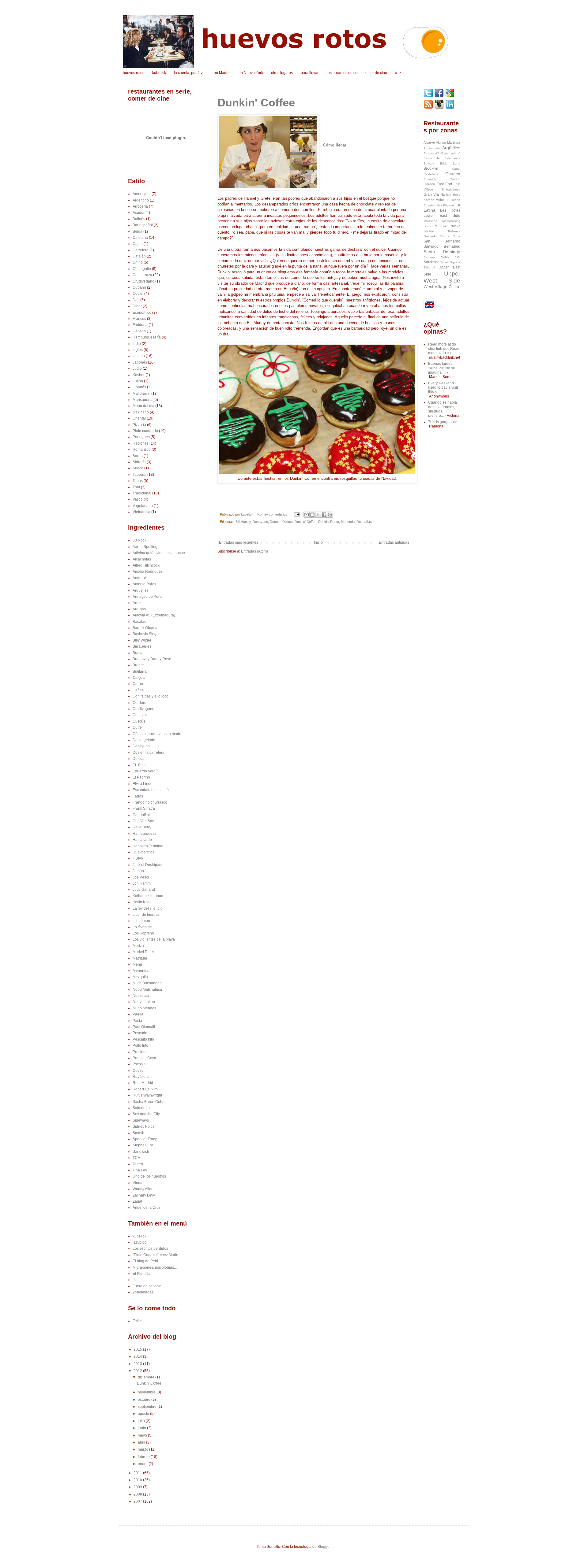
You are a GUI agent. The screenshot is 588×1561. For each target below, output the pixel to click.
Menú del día (143, 406)
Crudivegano (143, 281)
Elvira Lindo (143, 784)
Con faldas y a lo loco (150, 696)
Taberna (139, 474)
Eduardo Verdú (145, 771)
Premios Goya (144, 1058)
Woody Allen (143, 1189)
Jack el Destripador (149, 865)
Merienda (348, 521)
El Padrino (141, 777)
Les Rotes (450, 210)
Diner (137, 306)
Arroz (137, 603)
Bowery (429, 163)
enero (143, 1464)
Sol (457, 257)
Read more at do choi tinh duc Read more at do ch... (443, 348)
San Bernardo (442, 241)
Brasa (137, 653)
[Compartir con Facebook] (324, 515)
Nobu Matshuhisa (147, 989)
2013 (138, 1364)
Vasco (138, 499)
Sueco (138, 468)
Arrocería (140, 206)
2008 (138, 1494)
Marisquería (143, 400)
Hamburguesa (144, 833)
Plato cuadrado (145, 431)
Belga (137, 231)
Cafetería (140, 237)
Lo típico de (142, 927)
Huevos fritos (143, 852)
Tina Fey (140, 1170)
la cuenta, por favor (190, 73)
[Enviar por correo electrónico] (306, 515)
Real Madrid (143, 1083)
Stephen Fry (143, 1145)
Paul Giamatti (144, 1027)
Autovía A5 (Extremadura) (154, 615)
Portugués (141, 437)
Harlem (445, 194)
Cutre (137, 727)
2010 (138, 1480)
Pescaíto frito (143, 1039)
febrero (144, 1457)
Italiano (139, 356)
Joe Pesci (141, 877)
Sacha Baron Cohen (150, 1102)
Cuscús (139, 721)
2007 (138, 1501)
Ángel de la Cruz (146, 1207)
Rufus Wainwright (147, 1095)
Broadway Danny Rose (152, 659)
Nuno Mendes (144, 1008)
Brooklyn (431, 168)
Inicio (318, 542)
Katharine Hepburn (148, 896)
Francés (139, 318)
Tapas (138, 481)
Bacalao (139, 622)
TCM (137, 1158)
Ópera (454, 287)
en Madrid (222, 73)
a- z (398, 73)
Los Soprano (143, 933)
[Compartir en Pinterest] (330, 515)
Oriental (139, 418)
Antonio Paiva (144, 584)
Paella (138, 1014)
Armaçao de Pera (147, 596)
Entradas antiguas (394, 542)
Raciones (141, 443)
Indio (137, 344)
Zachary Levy (144, 1195)
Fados (138, 796)
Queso (138, 1070)
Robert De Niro (145, 1089)
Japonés (140, 362)
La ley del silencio (148, 908)
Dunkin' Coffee (256, 102)
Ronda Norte (450, 236)
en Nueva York (251, 73)
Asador (139, 212)
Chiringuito (142, 269)
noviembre (147, 1392)
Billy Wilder (142, 640)
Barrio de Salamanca (442, 158)
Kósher (139, 375)
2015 (138, 1349)
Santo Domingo (442, 251)
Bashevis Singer (146, 634)
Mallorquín (141, 393)
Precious (140, 1052)
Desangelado (144, 740)
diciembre (146, 1377)
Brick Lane (450, 163)
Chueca (452, 173)
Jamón (138, 871)
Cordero (139, 703)
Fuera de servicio (147, 1286)
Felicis (138, 1321)
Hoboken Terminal (148, 846)
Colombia (430, 179)
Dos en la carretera (148, 752)
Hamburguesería (147, 337)
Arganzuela (432, 148)
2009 (138, 1487)
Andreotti (140, 578)
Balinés (139, 219)
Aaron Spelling (145, 547)
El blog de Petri (145, 1261)
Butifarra (140, 671)
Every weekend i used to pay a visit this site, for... (443, 387)
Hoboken (442, 200)
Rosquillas (364, 521)
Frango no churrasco (150, 802)
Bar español (143, 225)
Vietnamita (141, 512)
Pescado (140, 1033)
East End (444, 184)
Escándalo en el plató (151, 790)
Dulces (287, 521)
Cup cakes (141, 715)
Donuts (275, 521)
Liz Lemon (141, 921)
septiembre (147, 1406)
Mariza (138, 946)
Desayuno (260, 521)
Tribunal (429, 267)
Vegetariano (143, 506)
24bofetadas (143, 1292)
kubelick (159, 73)
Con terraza (142, 275)
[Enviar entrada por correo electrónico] (296, 514)
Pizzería (139, 425)
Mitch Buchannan (147, 983)
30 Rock (139, 540)
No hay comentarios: (273, 514)
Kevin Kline (142, 902)
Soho (445, 257)
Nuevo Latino (144, 1002)
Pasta (137, 1021)
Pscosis (139, 1064)
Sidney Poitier (144, 1126)
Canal (456, 168)
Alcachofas (142, 559)
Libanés (139, 387)
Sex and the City (146, 1114)
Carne (138, 684)
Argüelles (141, 590)
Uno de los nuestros (149, 1176)
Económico (142, 312)
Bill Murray (243, 521)
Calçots (139, 677)
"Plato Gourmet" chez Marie (155, 1255)
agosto (144, 1413)
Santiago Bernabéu (442, 246)
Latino (138, 381)
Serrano (429, 257)
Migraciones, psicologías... (155, 1267)
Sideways (141, 1120)
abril (142, 1442)
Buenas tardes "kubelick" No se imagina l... (441, 368)
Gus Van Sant (144, 821)
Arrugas (139, 609)
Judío (137, 368)
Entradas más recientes (238, 542)
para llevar (309, 73)
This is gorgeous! (442, 422)
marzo (143, 1449)
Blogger (324, 1546)
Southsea (431, 262)
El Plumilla (141, 1273)
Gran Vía (431, 194)
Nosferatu (141, 995)
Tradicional (142, 493)
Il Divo (138, 858)
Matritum (140, 958)
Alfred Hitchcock (146, 565)
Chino (138, 262)
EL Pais (139, 765)
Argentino (141, 200)
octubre (144, 1399)
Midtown (442, 226)
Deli (136, 300)
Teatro (138, 1164)
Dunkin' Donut (328, 521)
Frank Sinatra (144, 808)
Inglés (138, 350)
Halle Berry (142, 827)
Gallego (139, 331)
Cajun (138, 244)
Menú (137, 964)
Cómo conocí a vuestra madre (158, 734)
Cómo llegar (334, 145)
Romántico (142, 449)
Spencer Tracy (145, 1139)
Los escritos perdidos (150, 1248)
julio (142, 1421)
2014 (138, 1356)
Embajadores (451, 189)
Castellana (431, 174)
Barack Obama (145, 628)
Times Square (450, 262)
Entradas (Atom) (254, 551)
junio (142, 1428)
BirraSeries (142, 646)
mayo (143, 1435)
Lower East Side (442, 215)
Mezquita (140, 977)
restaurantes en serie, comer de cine (356, 73)
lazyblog (140, 1242)
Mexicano (141, 412)
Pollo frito (140, 1045)
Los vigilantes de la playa (154, 939)
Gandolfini (141, 815)
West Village (435, 286)
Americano (142, 194)
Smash (138, 1133)
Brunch (139, 665)
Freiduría (140, 325)
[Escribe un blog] (312, 515)
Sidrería (139, 462)
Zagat (137, 1201)
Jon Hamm (142, 883)
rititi (135, 1280)
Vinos (137, 1183)
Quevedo (430, 236)
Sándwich (141, 1151)
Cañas (138, 690)
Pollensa (454, 231)
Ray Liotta (141, 1077)
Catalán (139, 256)
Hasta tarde (142, 840)
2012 (138, 1371)
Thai (136, 487)
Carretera (141, 250)
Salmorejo (141, 1108)
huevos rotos (133, 73)
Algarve (429, 142)
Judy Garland (144, 889)
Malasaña (430, 221)
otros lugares (282, 73)
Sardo (138, 456)
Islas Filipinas (445, 205)
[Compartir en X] (318, 515)
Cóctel (138, 293)
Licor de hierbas (146, 914)
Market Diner (143, 952)
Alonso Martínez (448, 142)
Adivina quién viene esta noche (159, 553)
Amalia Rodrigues (148, 571)
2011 (138, 1473)
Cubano (139, 287)
